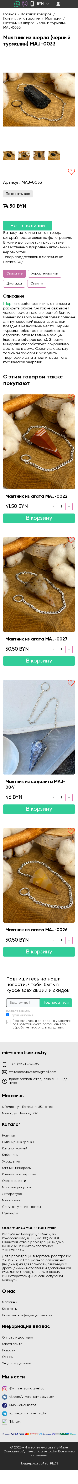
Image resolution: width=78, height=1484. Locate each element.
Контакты (9, 1309)
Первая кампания (21, 1015)
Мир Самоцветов (22, 1405)
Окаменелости (14, 1181)
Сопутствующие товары (21, 1207)
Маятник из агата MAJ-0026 (36, 930)
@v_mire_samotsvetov (26, 1388)
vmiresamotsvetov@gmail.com (32, 1072)
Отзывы (8, 1357)
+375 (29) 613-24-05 (24, 1064)
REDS (54, 1463)
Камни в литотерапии (19, 1174)
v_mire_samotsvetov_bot (29, 1413)
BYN (40, 4)
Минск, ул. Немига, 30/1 (20, 1113)
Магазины (9, 1302)
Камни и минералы (16, 1168)
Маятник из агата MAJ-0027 (36, 639)
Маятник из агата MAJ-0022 (36, 496)
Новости (8, 1350)
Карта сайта (12, 1344)
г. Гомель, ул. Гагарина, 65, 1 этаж (27, 1107)
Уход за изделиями (16, 1363)
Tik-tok (15, 1422)
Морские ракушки (16, 1187)
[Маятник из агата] (39, 441)
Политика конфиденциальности (27, 1315)
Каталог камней (14, 1148)
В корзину (39, 518)
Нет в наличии (27, 225)
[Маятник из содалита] (39, 727)
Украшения (11, 1161)
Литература (12, 1194)
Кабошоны (10, 1155)
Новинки (8, 1135)
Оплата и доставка (17, 1337)
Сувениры (10, 1213)
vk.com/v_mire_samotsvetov (31, 1397)
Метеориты (11, 1200)
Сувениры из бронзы (18, 1142)
